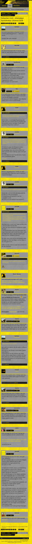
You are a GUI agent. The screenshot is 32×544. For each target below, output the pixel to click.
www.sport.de (12, 311)
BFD (1, 538)
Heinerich (17, 253)
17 (19, 23)
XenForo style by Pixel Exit (16, 542)
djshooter (17, 513)
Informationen (17, 5)
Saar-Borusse (17, 62)
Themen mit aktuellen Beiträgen (17, 9)
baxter (16, 107)
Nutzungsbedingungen (24, 540)
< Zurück (3, 23)
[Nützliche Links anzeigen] (26, 13)
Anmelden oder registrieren (21, 1)
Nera (17, 88)
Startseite (4, 5)
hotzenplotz (17, 408)
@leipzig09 (4, 519)
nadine (16, 428)
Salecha (17, 318)
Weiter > (22, 23)
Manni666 (17, 45)
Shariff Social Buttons (18, 541)
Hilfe (27, 538)
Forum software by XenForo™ (7, 541)
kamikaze (17, 26)
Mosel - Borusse (17, 274)
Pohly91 (17, 369)
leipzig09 (3, 161)
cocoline (3, 56)
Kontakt (24, 538)
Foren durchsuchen (5, 9)
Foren (10, 5)
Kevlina (17, 289)
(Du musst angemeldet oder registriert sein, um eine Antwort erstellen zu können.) (15, 527)
